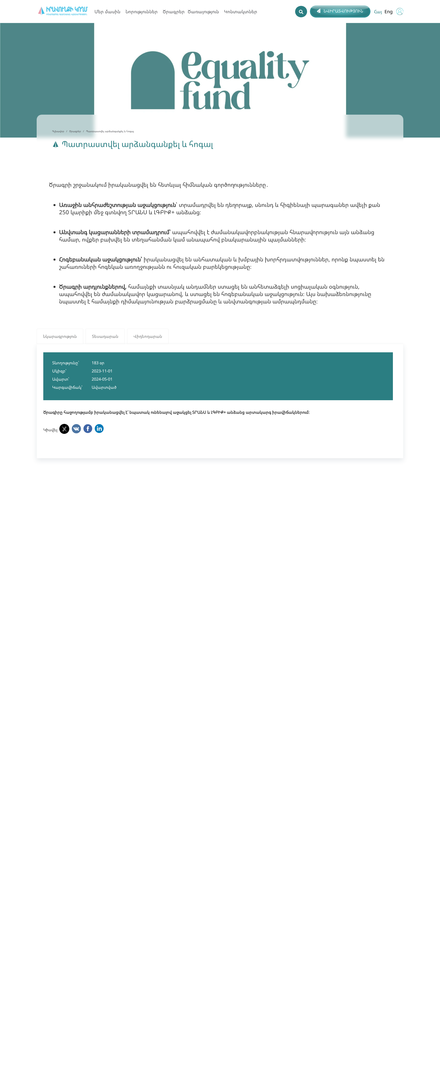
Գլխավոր (58, 131)
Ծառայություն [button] (203, 11)
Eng (388, 11)
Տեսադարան (105, 336)
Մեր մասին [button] (107, 11)
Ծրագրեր (174, 11)
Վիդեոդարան (147, 336)
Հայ (378, 11)
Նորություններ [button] (142, 11)
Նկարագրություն (60, 336)
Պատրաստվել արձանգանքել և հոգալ (110, 131)
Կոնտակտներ (240, 11)
